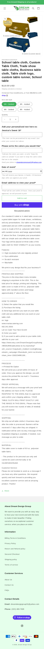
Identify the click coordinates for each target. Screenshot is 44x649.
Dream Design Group (25, 644)
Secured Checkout (12, 554)
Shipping (4, 89)
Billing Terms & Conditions (15, 538)
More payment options (22, 210)
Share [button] (6, 491)
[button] (4, 8)
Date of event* (9, 167)
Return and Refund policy (15, 549)
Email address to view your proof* (19, 183)
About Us (8, 580)
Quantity (5, 115)
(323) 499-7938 (17, 609)
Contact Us (9, 585)
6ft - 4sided (25, 104)
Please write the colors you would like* (21, 146)
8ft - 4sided (25, 109)
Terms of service (11, 565)
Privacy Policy (10, 543)
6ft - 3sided (9, 104)
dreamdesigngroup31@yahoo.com (29, 162)
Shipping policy (11, 559)
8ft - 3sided (9, 109)
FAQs (7, 590)
